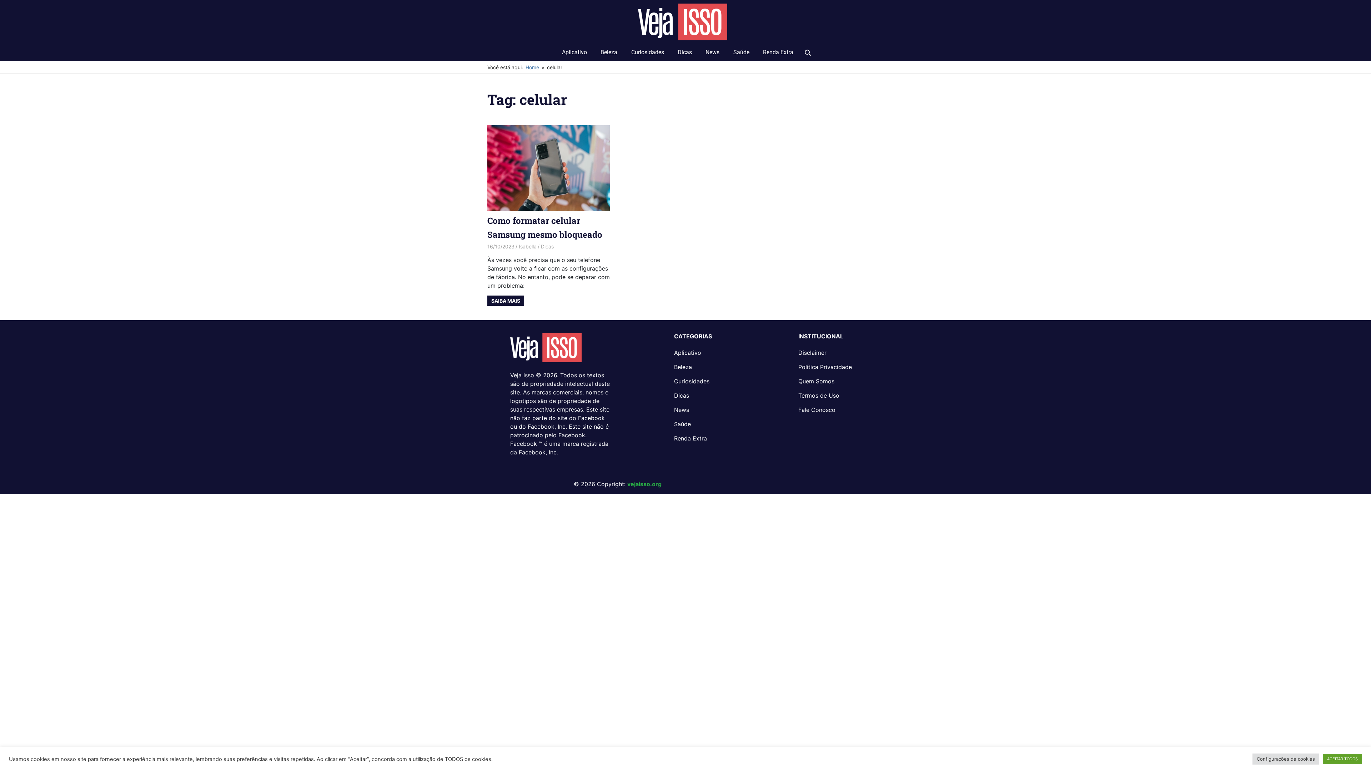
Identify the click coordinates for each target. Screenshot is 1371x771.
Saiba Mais (505, 301)
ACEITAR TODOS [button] (1342, 758)
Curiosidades (647, 52)
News (712, 52)
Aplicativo (574, 52)
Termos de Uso (818, 395)
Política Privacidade (825, 367)
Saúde (741, 52)
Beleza (609, 52)
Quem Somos (816, 381)
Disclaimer (812, 352)
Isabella (528, 246)
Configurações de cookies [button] (1286, 759)
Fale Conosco (816, 409)
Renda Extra (778, 52)
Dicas (685, 52)
